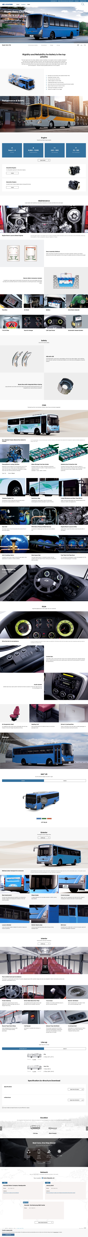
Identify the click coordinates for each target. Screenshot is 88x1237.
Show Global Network (42, 1222)
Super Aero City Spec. (74, 1089)
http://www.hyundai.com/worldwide (11, 1192)
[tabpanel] (44, 25)
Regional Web (83, 1)
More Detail (42, 160)
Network (77, 1)
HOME (6, 1228)
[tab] (23, 780)
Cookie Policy (56, 1232)
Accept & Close (8, 1234)
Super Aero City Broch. (74, 1100)
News (28, 4)
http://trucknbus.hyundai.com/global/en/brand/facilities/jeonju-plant (60, 1192)
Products (23, 4)
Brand (17, 4)
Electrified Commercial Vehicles (65, 1)
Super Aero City (20, 1228)
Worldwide (53, 1)
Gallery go (43, 837)
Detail (12, 173)
